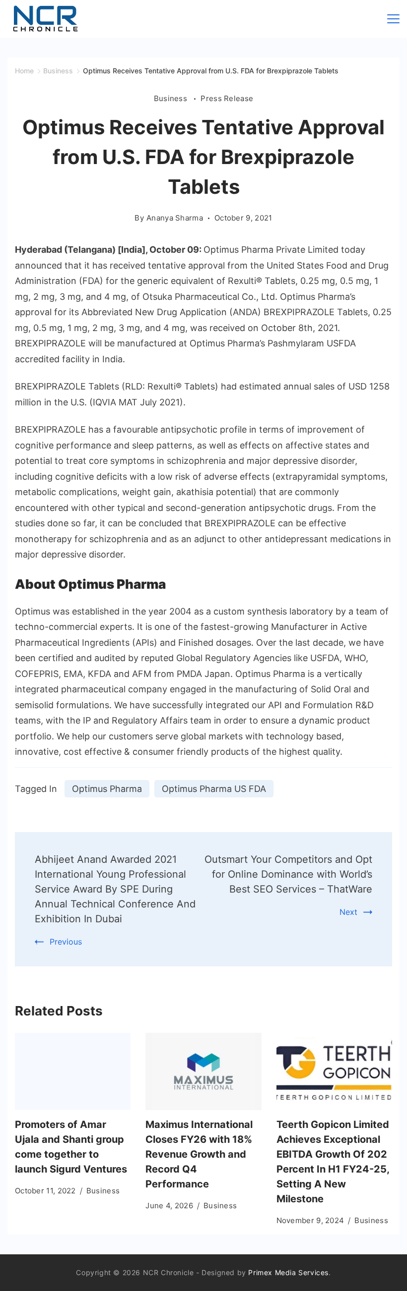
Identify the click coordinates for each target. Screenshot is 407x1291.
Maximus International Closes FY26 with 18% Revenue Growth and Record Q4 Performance (199, 1154)
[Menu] (393, 18)
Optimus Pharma (107, 789)
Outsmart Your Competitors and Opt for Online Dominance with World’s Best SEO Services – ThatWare (288, 874)
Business (172, 98)
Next (348, 912)
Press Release (227, 98)
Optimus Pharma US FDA (214, 789)
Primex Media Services (288, 1272)
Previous (66, 942)
